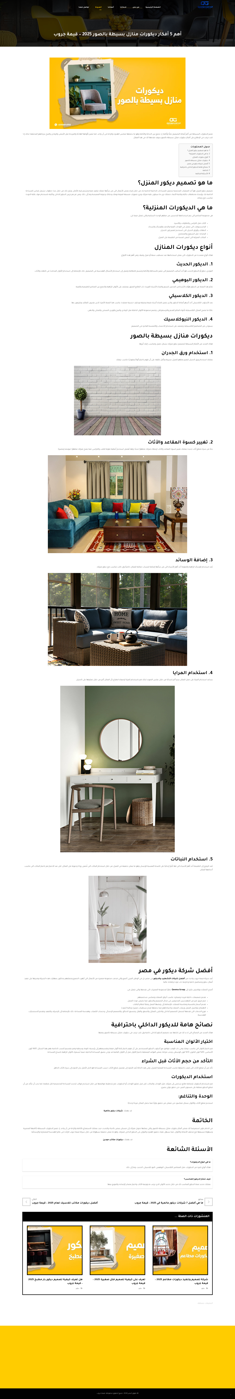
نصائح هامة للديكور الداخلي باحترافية (194, 167)
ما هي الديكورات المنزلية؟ (198, 154)
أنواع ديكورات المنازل (200, 157)
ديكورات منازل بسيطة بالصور (196, 161)
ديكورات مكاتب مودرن (113, 1140)
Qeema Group (178, 990)
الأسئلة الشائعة (202, 174)
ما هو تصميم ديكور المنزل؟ (197, 151)
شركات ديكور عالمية (113, 1111)
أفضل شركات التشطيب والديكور (169, 979)
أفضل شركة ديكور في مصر (197, 164)
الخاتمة (205, 171)
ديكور (203, 1288)
